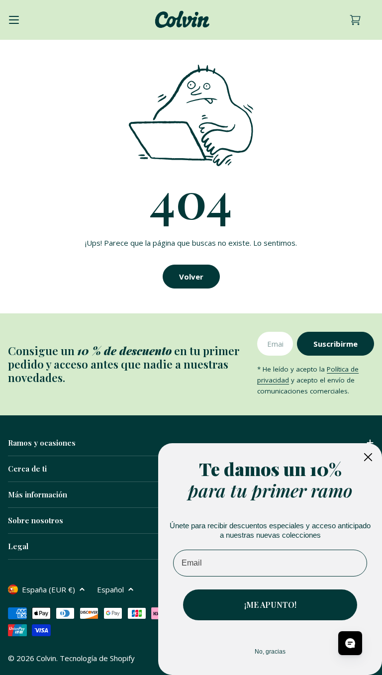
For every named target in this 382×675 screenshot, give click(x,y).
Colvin (46, 658)
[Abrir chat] (350, 643)
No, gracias (270, 651)
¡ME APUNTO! (270, 604)
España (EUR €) (48, 589)
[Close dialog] (368, 457)
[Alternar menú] (14, 20)
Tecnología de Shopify (97, 658)
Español (110, 589)
